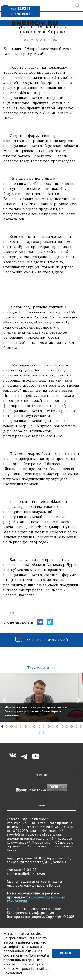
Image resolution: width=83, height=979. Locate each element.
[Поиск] (77, 5)
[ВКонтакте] (40, 624)
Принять (66, 953)
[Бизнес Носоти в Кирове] (29, 23)
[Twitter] (50, 624)
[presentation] (4, 699)
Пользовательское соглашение (34, 909)
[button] (2, 726)
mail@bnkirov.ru (32, 874)
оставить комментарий (47, 640)
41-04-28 (29, 870)
